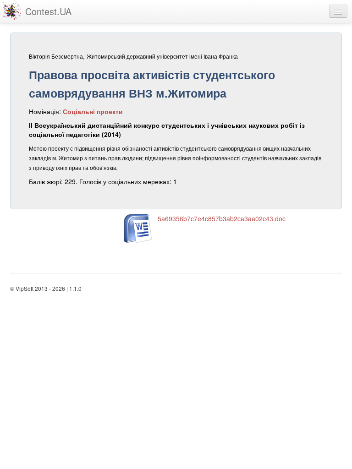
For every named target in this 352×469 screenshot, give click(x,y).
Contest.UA (48, 11)
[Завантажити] (138, 228)
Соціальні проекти (93, 111)
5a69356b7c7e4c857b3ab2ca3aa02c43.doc (222, 218)
